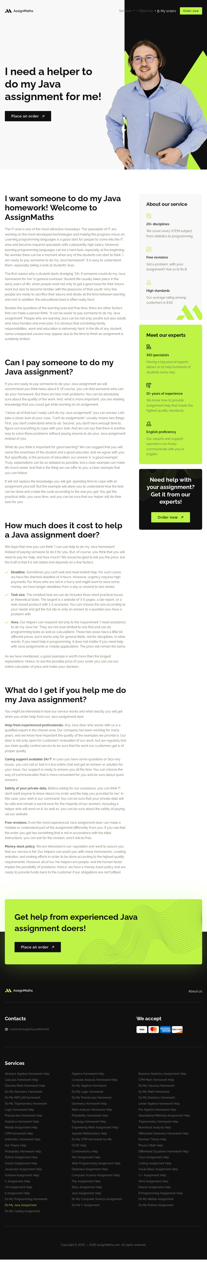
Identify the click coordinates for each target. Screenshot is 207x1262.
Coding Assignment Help (154, 1163)
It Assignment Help (17, 1193)
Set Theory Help (15, 1145)
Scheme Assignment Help (22, 1175)
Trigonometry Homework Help (158, 1121)
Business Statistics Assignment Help (162, 1073)
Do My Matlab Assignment (155, 1199)
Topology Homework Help (89, 1121)
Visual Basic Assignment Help (158, 1169)
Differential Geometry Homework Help (163, 1133)
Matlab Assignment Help (21, 1127)
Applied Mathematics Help (89, 1133)
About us (146, 11)
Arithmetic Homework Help (22, 1139)
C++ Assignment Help (152, 1175)
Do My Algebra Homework (89, 1085)
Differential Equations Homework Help (163, 1151)
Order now (191, 11)
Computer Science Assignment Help (96, 1175)
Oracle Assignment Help (21, 1163)
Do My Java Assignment (21, 1205)
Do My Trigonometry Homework (26, 1103)
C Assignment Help (17, 1181)
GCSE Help (79, 1145)
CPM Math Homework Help (156, 1079)
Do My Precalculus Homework (92, 1097)
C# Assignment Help (18, 1187)
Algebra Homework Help (88, 1073)
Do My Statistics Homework (156, 1097)
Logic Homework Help (19, 1109)
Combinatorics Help (85, 1151)
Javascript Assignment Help (23, 1169)
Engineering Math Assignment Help (95, 1127)
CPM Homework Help (19, 1133)
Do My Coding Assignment (22, 1211)
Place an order (25, 116)
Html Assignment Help (153, 1181)
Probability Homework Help (90, 1115)
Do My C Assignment (85, 1205)
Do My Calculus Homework (156, 1085)
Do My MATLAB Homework (22, 1097)
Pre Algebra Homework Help (157, 1109)
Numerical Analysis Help (154, 1127)
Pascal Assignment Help (154, 1187)
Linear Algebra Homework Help (159, 1103)
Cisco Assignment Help (153, 1157)
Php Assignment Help (86, 1181)
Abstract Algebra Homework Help (27, 1073)
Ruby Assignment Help (87, 1187)
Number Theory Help (152, 1139)
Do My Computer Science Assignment (97, 1199)
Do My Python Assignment (155, 1205)
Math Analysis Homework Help (92, 1109)
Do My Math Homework (153, 1091)
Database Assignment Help (90, 1169)
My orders (168, 11)
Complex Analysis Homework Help (94, 1079)
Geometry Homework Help (89, 1103)
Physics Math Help (150, 1145)
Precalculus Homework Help (23, 1115)
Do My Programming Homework (26, 1199)
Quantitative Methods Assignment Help (164, 1115)
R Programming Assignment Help (160, 1193)
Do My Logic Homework (87, 1091)
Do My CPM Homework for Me (92, 1139)
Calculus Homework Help (21, 1079)
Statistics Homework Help (22, 1121)
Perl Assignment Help (86, 1157)
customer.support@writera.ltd (29, 1029)
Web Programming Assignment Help (96, 1163)
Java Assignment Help (86, 1193)
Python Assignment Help (21, 1157)
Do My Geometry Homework (23, 1091)
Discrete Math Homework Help (25, 1085)
